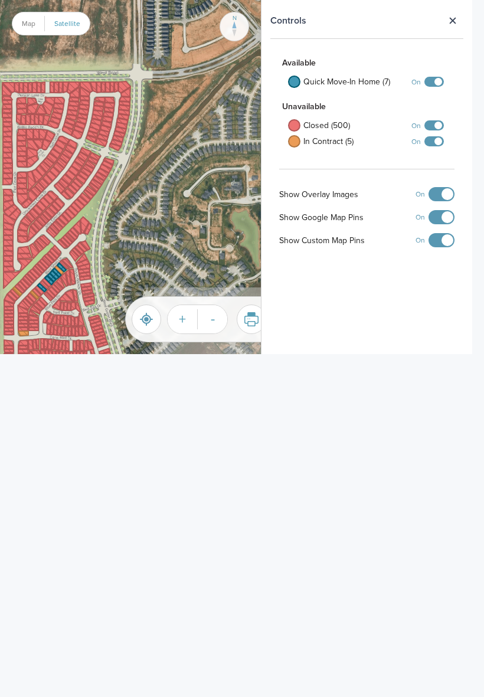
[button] (72, 103)
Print (251, 319)
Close (452, 20)
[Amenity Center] (236, 177)
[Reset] (146, 319)
